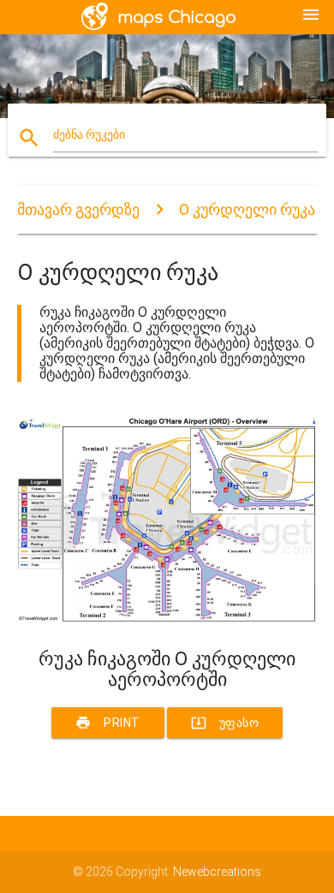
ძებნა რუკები (89, 134)
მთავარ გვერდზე (78, 209)
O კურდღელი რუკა (247, 209)
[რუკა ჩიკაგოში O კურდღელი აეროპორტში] (167, 618)
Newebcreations (217, 871)
